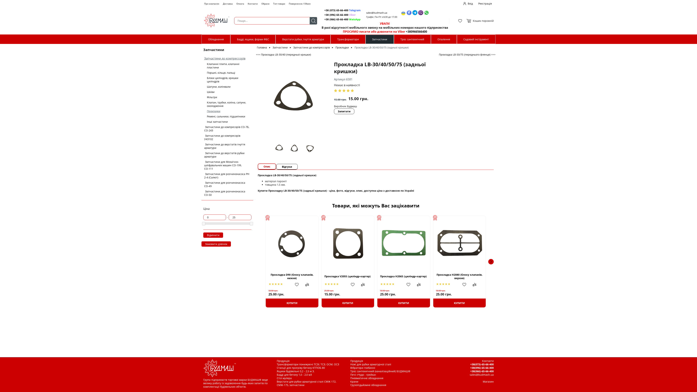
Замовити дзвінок (216, 244)
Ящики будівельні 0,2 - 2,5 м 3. (296, 371)
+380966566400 (416, 32)
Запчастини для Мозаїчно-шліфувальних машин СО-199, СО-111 (223, 165)
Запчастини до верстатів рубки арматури (224, 154)
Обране (265, 3)
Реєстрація (485, 3)
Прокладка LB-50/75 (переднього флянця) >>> (467, 54)
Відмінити (213, 235)
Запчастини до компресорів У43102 (222, 137)
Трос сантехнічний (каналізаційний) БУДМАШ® (380, 371)
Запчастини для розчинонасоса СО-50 (224, 193)
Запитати (344, 111)
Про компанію (211, 3)
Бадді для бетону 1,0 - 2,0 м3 (294, 374)
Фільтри (212, 97)
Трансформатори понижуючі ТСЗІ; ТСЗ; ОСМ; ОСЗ (308, 364)
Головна (262, 47)
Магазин (488, 381)
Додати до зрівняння (309, 284)
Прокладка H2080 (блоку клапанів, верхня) (459, 276)
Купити (292, 303)
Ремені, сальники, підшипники (226, 116)
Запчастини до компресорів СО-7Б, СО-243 (226, 128)
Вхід (470, 3)
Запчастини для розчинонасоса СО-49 (224, 184)
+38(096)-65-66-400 (482, 367)
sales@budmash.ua (376, 12)
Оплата (240, 3)
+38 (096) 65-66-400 (340, 15)
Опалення (443, 39)
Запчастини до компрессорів (224, 58)
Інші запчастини (217, 121)
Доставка (228, 3)
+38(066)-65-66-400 (482, 371)
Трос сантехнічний (412, 39)
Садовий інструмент (476, 39)
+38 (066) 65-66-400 (342, 19)
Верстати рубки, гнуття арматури (303, 39)
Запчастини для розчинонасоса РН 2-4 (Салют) (226, 175)
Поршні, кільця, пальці (221, 72)
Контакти (253, 3)
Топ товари (279, 3)
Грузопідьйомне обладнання (368, 385)
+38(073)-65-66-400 (482, 364)
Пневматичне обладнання (366, 378)
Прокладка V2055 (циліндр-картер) (347, 276)
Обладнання (216, 39)
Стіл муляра (284, 378)
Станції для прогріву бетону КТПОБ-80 (301, 367)
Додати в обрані (298, 284)
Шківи (211, 92)
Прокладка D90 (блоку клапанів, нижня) (292, 276)
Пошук (313, 20)
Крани (354, 381)
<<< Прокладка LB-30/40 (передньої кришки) (283, 54)
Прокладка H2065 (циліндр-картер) (403, 276)
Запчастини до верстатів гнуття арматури (224, 146)
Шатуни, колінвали (219, 86)
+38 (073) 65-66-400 (342, 10)
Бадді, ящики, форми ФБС (253, 39)
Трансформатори (348, 39)
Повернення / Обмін (300, 3)
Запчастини (379, 39)
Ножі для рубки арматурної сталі (370, 364)
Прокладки (213, 111)
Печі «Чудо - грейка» (363, 374)
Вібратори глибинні (362, 367)
